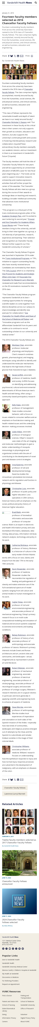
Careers (5, 1021)
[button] (3, 3)
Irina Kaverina (17, 465)
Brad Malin (16, 512)
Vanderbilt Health (8, 963)
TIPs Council (11, 271)
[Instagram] (13, 949)
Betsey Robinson (19, 635)
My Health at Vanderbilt (10, 974)
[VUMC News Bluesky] (23, 949)
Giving (4, 1014)
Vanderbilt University (28, 1005)
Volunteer (24, 1014)
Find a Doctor (7, 996)
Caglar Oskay (17, 602)
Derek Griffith (17, 375)
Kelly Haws (16, 405)
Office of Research (27, 1008)
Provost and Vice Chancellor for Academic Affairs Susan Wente (18, 222)
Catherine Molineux (20, 545)
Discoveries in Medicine (10, 977)
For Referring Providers (10, 981)
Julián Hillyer (17, 432)
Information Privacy (9, 1018)
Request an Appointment (11, 984)
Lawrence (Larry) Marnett (14, 794)
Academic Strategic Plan (11, 216)
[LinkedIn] (19, 949)
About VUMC (25, 1021)
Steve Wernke (17, 707)
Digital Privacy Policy (28, 1018)
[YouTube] (10, 949)
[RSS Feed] (3, 949)
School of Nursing (8, 1005)
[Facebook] (6, 949)
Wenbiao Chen (18, 345)
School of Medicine (27, 1001)
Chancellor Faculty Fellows (14, 788)
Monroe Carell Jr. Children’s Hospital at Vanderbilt (19, 970)
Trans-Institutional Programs (17, 258)
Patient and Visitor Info (10, 1001)
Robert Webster (18, 668)
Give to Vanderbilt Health (11, 960)
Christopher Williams (20, 746)
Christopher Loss (19, 488)
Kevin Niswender (19, 569)
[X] (16, 949)
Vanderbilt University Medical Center (14, 967)
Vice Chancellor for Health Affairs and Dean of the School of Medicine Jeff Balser (19, 316)
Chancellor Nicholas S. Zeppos (14, 122)
